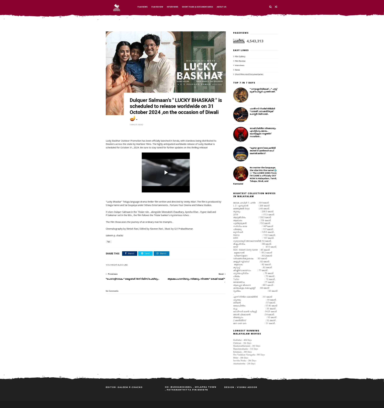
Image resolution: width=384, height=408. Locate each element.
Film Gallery (240, 56)
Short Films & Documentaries (197, 7)
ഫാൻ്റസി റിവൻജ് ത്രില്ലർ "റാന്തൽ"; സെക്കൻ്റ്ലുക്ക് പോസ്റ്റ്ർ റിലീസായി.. (262, 111)
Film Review (157, 7)
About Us (221, 7)
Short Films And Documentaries (249, 74)
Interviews (172, 7)
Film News (143, 7)
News (237, 69)
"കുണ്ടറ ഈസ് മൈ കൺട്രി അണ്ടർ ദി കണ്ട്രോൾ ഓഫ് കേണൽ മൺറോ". (262, 150)
